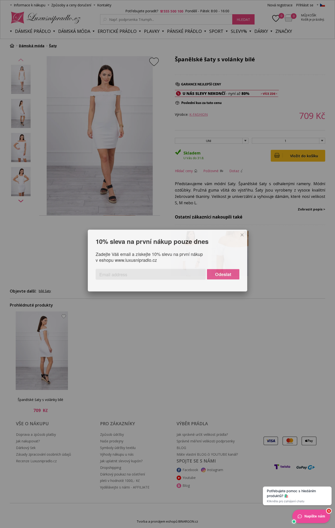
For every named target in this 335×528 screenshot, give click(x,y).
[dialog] (167, 264)
